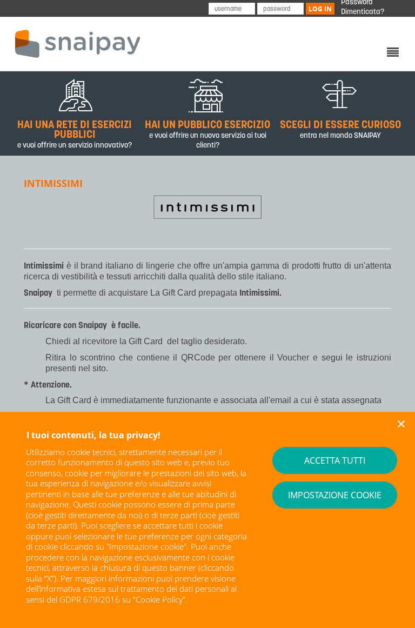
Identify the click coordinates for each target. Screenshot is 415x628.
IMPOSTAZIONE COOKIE (334, 495)
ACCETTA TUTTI (334, 460)
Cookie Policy (159, 599)
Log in (320, 9)
